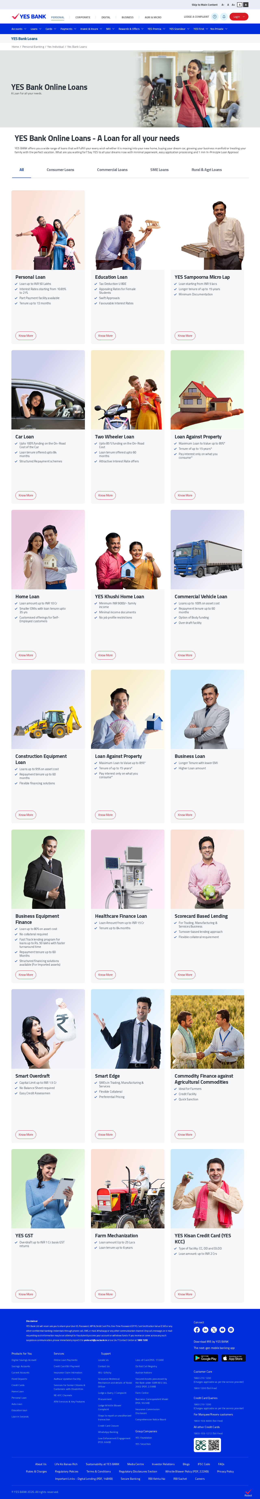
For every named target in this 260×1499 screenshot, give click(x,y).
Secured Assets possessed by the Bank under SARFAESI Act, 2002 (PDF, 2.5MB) (151, 1382)
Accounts (17, 28)
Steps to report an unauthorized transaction (114, 1417)
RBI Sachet (180, 1479)
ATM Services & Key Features (69, 1401)
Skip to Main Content (205, 4)
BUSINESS (127, 17)
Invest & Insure (89, 28)
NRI (108, 28)
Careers (200, 1479)
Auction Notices (143, 1372)
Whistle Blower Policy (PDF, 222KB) (187, 1471)
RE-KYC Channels (63, 1395)
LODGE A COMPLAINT (196, 16)
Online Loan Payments (66, 1360)
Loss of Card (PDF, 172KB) (149, 1360)
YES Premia (154, 28)
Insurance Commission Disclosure (147, 1411)
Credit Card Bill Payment (67, 1366)
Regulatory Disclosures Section (138, 1471)
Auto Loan (17, 1404)
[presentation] (21, 169)
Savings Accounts (21, 1366)
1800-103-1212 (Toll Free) (208, 1433)
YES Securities (143, 1444)
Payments (67, 28)
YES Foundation (143, 1438)
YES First (199, 28)
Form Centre (141, 1393)
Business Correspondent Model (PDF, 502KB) (151, 1401)
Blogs (186, 1464)
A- (223, 4)
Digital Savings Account (24, 1360)
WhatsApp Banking (108, 1432)
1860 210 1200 (202, 1378)
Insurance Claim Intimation (68, 1372)
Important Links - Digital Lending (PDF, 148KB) (84, 1479)
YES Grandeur (177, 28)
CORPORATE (83, 17)
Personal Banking (33, 46)
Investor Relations (163, 1464)
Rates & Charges (36, 1471)
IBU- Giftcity (104, 1372)
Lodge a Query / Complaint (112, 1393)
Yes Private (216, 28)
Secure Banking (130, 1479)
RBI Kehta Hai (156, 1479)
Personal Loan (19, 1398)
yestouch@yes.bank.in (95, 1340)
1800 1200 (142, 1340)
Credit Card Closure (108, 1426)
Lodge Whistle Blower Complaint (109, 1407)
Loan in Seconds (20, 1416)
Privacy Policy (225, 1471)
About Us (41, 1464)
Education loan (19, 1410)
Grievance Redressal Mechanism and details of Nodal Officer (115, 1382)
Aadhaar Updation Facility (67, 1379)
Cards (49, 28)
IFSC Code (204, 1464)
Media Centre (135, 1464)
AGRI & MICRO (153, 17)
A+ (233, 4)
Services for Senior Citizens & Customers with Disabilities (69, 1387)
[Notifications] (224, 16)
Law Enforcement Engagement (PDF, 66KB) (114, 1440)
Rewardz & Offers (129, 28)
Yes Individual (55, 46)
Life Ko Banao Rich (66, 1464)
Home (15, 46)
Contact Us (104, 1366)
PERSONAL (57, 17)
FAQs (221, 1464)
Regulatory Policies (66, 1471)
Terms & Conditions (99, 1471)
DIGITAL (106, 17)
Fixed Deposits (19, 1379)
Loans (34, 28)
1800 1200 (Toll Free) (205, 1388)
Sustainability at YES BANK (102, 1464)
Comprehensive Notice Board (150, 1419)
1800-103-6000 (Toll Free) (208, 1421)
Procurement (105, 1399)
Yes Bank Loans (77, 46)
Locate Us (103, 1360)
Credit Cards (18, 1385)
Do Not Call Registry (146, 1366)
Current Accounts (20, 1372)
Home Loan (18, 1391)
